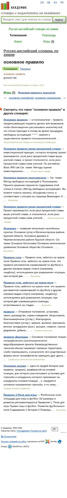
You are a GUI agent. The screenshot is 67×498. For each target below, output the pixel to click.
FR (61, 2)
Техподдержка (23, 431)
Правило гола (12, 257)
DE (48, 2)
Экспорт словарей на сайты (13, 441)
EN (42, 2)
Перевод (25, 68)
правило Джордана (16, 336)
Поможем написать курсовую (36, 92)
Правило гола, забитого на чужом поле (28, 282)
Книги (18, 41)
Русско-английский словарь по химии (33, 29)
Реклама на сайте (39, 431)
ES (55, 2)
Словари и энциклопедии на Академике (30, 13)
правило (9, 311)
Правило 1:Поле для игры (20, 394)
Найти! (59, 19)
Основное (10, 228)
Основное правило (16, 119)
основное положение (21, 97)
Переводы (49, 35)
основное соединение (48, 97)
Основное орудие (15, 365)
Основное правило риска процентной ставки (32, 148)
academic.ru (14, 6)
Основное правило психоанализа (25, 177)
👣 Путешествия (8, 436)
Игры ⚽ (48, 41)
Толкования (18, 35)
